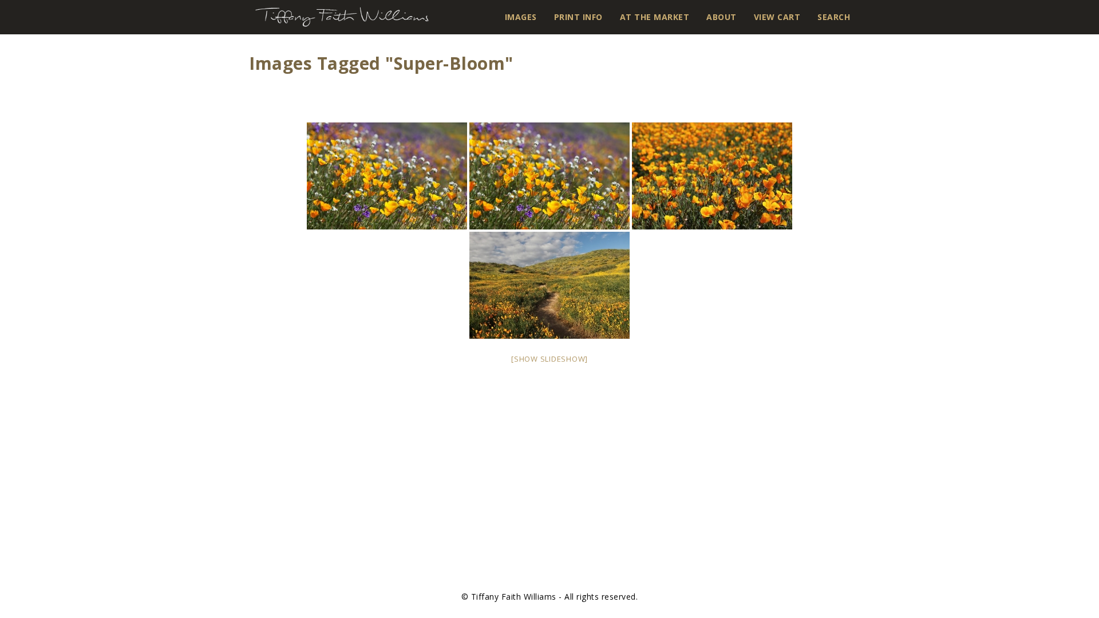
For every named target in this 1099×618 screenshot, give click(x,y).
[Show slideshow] (549, 359)
